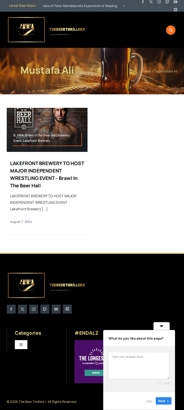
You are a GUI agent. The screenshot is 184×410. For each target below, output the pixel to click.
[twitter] (151, 2)
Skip (149, 401)
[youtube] (175, 2)
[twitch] (167, 2)
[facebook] (143, 2)
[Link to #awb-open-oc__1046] (170, 30)
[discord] (175, 10)
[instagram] (159, 2)
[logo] (47, 18)
